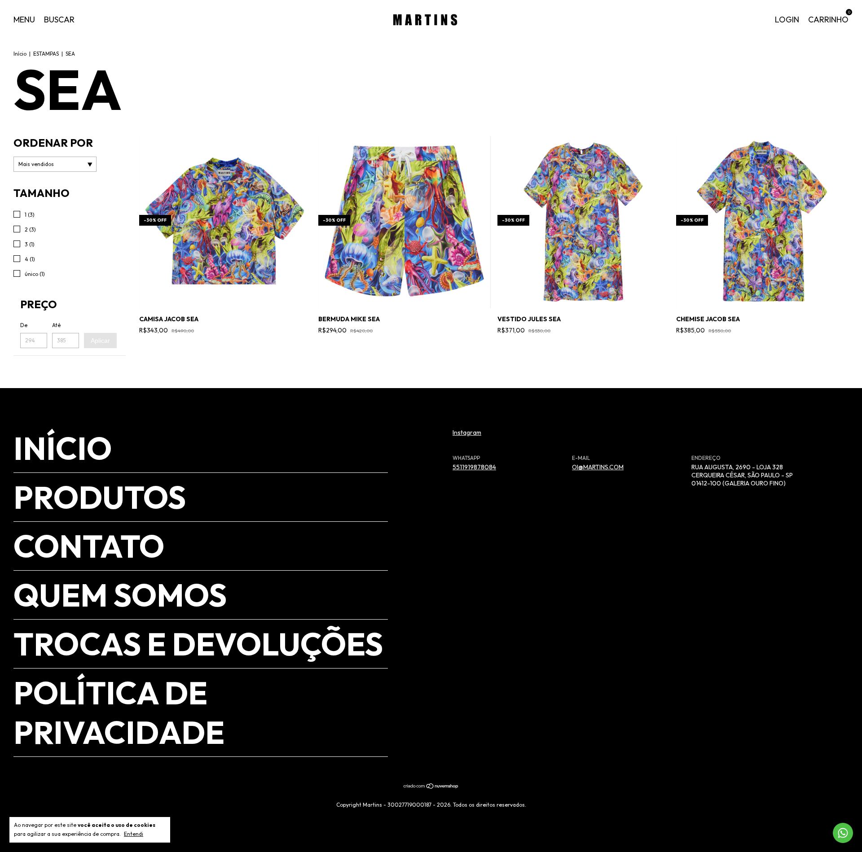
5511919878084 (474, 467)
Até (56, 325)
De (23, 325)
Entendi (133, 833)
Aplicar (100, 340)
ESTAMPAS (46, 53)
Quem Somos (120, 595)
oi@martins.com (598, 467)
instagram (467, 432)
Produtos (99, 497)
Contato (88, 546)
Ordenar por (53, 142)
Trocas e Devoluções (198, 644)
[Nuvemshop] (431, 787)
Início (19, 53)
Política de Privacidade (118, 712)
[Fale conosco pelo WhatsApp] (843, 833)
